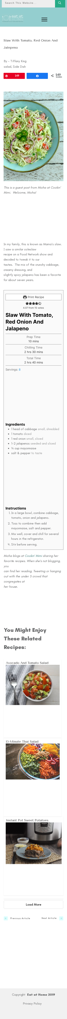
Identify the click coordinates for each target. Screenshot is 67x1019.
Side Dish (19, 67)
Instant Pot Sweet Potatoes (33, 856)
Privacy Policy (32, 1003)
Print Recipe (35, 297)
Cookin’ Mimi (33, 556)
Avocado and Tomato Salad (32, 698)
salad (7, 67)
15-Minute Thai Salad (32, 777)
